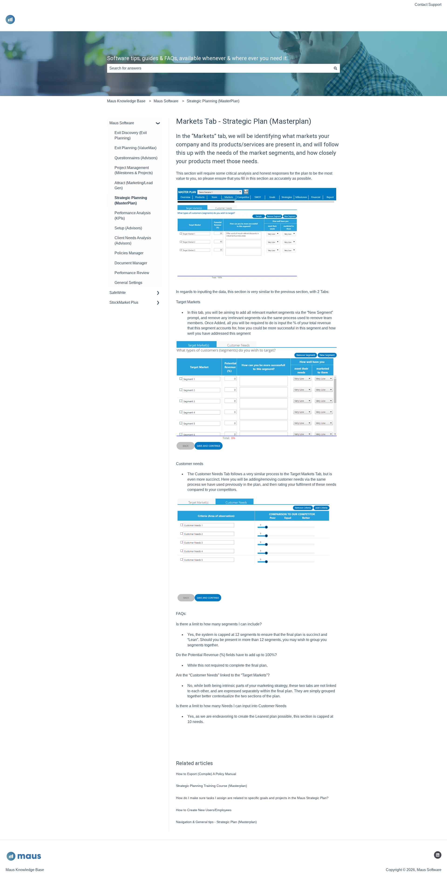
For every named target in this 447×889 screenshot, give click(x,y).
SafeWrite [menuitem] (117, 293)
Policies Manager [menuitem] (129, 253)
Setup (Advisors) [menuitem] (128, 228)
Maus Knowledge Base (126, 101)
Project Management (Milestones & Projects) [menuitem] (134, 170)
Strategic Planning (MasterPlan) (213, 101)
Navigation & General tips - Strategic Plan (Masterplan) (216, 822)
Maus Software (166, 101)
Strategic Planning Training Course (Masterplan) (211, 786)
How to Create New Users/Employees (203, 810)
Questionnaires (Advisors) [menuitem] (136, 158)
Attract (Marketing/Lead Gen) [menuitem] (134, 185)
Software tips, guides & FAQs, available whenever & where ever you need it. (197, 58)
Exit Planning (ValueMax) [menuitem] (135, 148)
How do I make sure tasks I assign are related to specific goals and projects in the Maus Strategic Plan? (252, 798)
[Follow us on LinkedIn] (437, 855)
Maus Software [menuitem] (121, 123)
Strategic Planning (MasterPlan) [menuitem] (131, 200)
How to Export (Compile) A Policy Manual (206, 774)
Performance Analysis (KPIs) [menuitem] (133, 215)
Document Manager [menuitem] (131, 263)
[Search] (335, 68)
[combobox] (219, 68)
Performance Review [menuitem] (132, 273)
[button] (158, 123)
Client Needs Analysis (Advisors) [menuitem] (133, 240)
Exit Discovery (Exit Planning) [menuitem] (131, 135)
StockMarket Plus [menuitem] (123, 302)
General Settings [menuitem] (128, 283)
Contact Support (428, 5)
